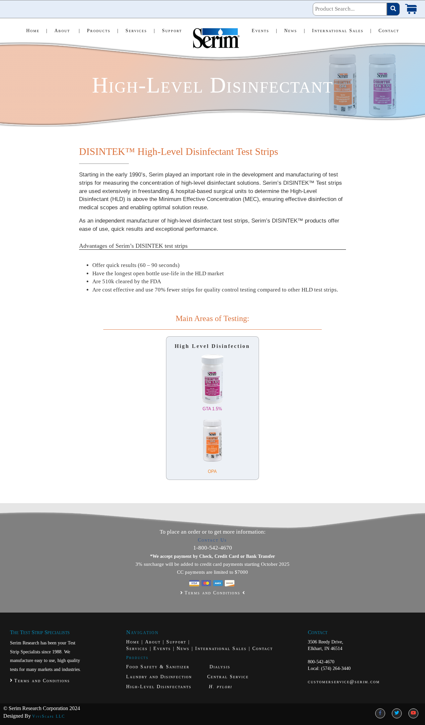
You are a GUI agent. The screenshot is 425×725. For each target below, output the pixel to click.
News (294, 30)
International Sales (342, 30)
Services (140, 30)
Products (103, 30)
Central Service (228, 676)
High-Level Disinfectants (159, 686)
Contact (389, 30)
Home (37, 30)
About (67, 30)
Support (172, 30)
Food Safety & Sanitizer (159, 666)
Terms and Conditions (212, 592)
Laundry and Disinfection (159, 676)
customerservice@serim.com (344, 681)
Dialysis (220, 666)
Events (265, 30)
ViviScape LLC (48, 716)
